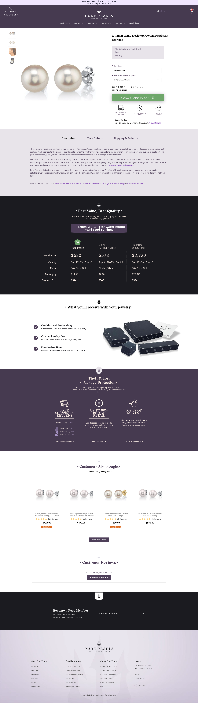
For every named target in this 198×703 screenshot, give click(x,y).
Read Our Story (98, 441)
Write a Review (101, 578)
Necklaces (64, 23)
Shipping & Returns (126, 138)
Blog (101, 686)
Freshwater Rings (117, 183)
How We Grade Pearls (132, 441)
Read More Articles (73, 686)
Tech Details (95, 138)
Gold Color (118, 66)
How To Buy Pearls (73, 666)
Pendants (91, 23)
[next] (164, 503)
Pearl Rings (134, 23)
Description (69, 138)
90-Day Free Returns (108, 670)
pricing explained (119, 90)
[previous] (33, 503)
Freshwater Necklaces (81, 183)
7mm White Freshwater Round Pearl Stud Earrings (115, 493)
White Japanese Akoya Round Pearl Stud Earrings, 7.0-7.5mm (46, 493)
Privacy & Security (107, 682)
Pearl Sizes (70, 678)
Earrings (77, 23)
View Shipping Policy (63, 441)
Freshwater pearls (63, 183)
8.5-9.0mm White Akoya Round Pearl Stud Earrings (150, 493)
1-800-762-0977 (140, 679)
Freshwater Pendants (136, 183)
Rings (33, 682)
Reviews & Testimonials (109, 666)
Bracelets (105, 23)
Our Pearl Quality (106, 678)
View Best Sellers (99, 540)
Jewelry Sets (36, 686)
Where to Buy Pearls (73, 670)
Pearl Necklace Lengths (75, 674)
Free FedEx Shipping (108, 674)
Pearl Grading (71, 682)
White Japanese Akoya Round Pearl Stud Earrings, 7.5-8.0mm (81, 493)
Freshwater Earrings (100, 183)
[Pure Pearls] (99, 12)
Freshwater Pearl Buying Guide (120, 165)
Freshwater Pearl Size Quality (125, 75)
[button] (46, 519)
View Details (155, 123)
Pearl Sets (119, 23)
